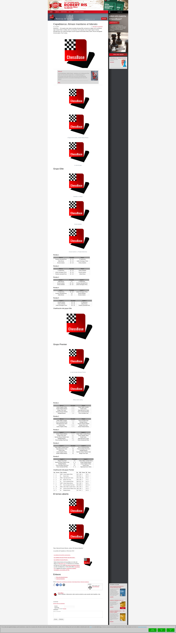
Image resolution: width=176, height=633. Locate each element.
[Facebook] (57, 584)
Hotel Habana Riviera (76, 581)
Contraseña (56, 607)
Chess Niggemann (95, 586)
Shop (51, 11)
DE (89, 19)
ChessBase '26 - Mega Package (118, 58)
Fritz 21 (60, 71)
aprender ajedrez (79, 11)
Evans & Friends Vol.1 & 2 (117, 600)
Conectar (119, 12)
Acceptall (170, 630)
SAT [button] (70, 11)
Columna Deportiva (60, 578)
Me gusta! (95, 26)
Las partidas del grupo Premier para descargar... (64, 557)
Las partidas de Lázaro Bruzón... (61, 559)
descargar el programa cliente (72, 565)
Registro (64, 608)
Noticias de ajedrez (65, 19)
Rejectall (162, 630)
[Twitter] (60, 584)
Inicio (57, 11)
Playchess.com (62, 563)
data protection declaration (142, 626)
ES (92, 19)
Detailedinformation (152, 630)
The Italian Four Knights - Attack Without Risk (117, 587)
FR (94, 19)
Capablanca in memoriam (67, 581)
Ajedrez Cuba (59, 581)
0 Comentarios (100, 26)
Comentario (55, 609)
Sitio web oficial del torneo (62, 577)
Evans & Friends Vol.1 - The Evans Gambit (117, 611)
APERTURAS (64, 11)
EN (91, 19)
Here (90, 626)
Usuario (55, 606)
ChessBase (60, 593)
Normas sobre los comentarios (59, 603)
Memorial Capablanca (85, 581)
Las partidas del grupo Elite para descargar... (62, 555)
